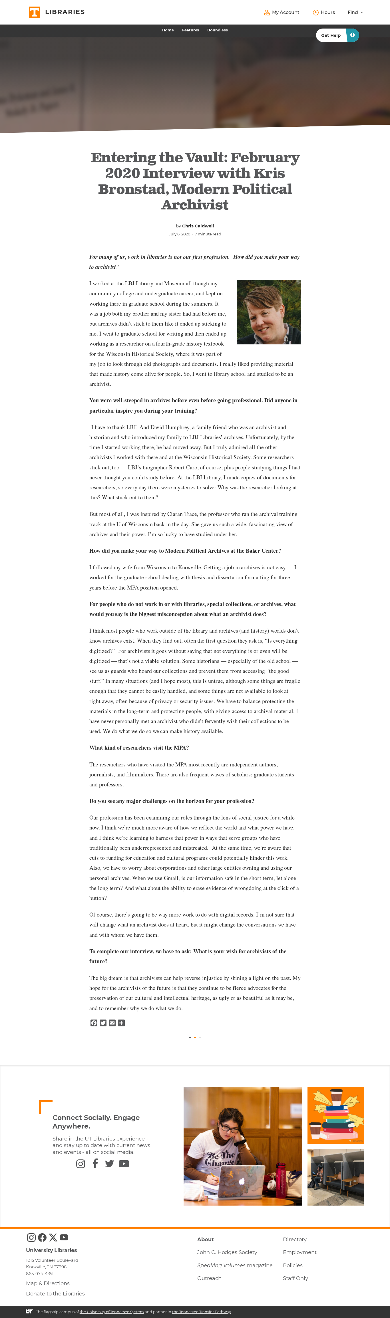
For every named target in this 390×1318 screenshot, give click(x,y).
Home (168, 30)
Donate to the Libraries (55, 1294)
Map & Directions (48, 1283)
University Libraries (51, 1250)
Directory (295, 1239)
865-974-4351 (39, 1273)
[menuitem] (168, 30)
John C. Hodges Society (227, 1252)
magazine (235, 1265)
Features (190, 30)
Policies (293, 1265)
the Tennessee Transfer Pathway (201, 1311)
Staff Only (295, 1278)
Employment (299, 1252)
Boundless (217, 30)
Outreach (209, 1278)
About (205, 1239)
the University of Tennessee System (112, 1311)
